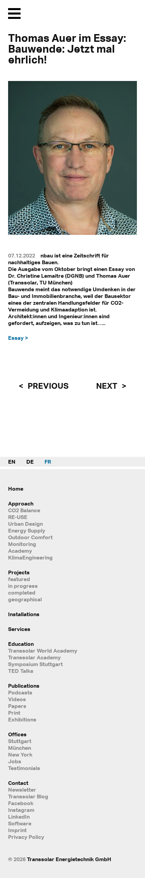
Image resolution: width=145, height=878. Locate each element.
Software (19, 823)
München (19, 747)
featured (19, 579)
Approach (20, 503)
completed (21, 592)
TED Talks (20, 670)
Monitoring (22, 544)
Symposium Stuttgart (35, 664)
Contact (18, 782)
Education (21, 643)
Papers (17, 706)
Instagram (21, 809)
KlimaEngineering (30, 557)
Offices (17, 734)
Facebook (20, 803)
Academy (20, 550)
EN (12, 461)
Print (14, 712)
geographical (25, 599)
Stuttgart (19, 741)
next (107, 386)
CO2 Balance (24, 510)
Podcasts (20, 692)
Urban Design (25, 523)
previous (47, 386)
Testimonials (24, 768)
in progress (23, 585)
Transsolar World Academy (42, 650)
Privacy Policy (26, 836)
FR (48, 461)
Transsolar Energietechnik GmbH (69, 859)
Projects (19, 572)
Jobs (14, 761)
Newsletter (22, 789)
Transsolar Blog (28, 796)
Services (19, 629)
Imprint (17, 830)
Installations (23, 614)
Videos (17, 699)
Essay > (18, 337)
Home (15, 488)
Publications (23, 685)
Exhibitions (22, 719)
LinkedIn (19, 816)
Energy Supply (26, 530)
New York (20, 754)
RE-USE (17, 517)
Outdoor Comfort (30, 537)
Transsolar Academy (34, 657)
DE (30, 461)
